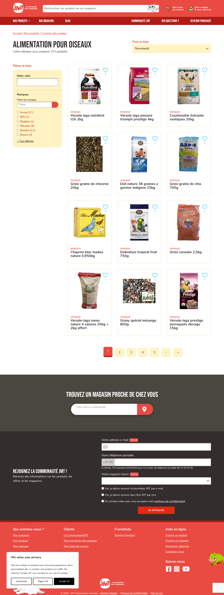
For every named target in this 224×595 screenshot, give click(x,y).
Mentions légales (108, 593)
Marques (23, 94)
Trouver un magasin (177, 540)
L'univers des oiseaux (53, 33)
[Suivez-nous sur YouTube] (186, 569)
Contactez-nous (174, 551)
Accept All (64, 581)
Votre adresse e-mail (115, 440)
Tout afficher (26, 141)
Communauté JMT (140, 21)
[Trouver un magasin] (145, 409)
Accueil (17, 33)
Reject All (43, 581)
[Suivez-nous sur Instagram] (176, 569)
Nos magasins (46, 21)
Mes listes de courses (76, 546)
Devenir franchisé (200, 21)
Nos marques (21, 546)
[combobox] (101, 8)
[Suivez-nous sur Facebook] (168, 569)
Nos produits (20, 21)
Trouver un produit (176, 535)
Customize (21, 581)
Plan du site (157, 593)
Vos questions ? (170, 21)
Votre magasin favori (115, 474)
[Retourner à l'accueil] (25, 12)
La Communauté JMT (76, 535)
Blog (67, 21)
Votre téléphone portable (117, 455)
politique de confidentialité (170, 501)
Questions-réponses (177, 546)
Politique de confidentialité (134, 593)
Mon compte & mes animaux (80, 540)
